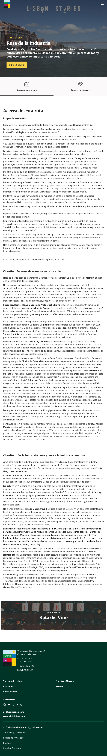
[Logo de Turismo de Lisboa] (7, 4)
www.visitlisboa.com (14, 716)
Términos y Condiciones (15, 732)
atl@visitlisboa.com (13, 711)
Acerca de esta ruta (27, 90)
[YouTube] (8, 704)
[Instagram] (21, 704)
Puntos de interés (80, 90)
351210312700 (27, 665)
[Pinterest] (4, 704)
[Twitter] (13, 704)
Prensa (59, 686)
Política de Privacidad (13, 737)
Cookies (7, 743)
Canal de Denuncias (12, 748)
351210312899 (26, 669)
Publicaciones (10, 691)
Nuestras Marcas (65, 681)
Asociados (8, 686)
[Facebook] (17, 704)
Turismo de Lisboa (12, 681)
